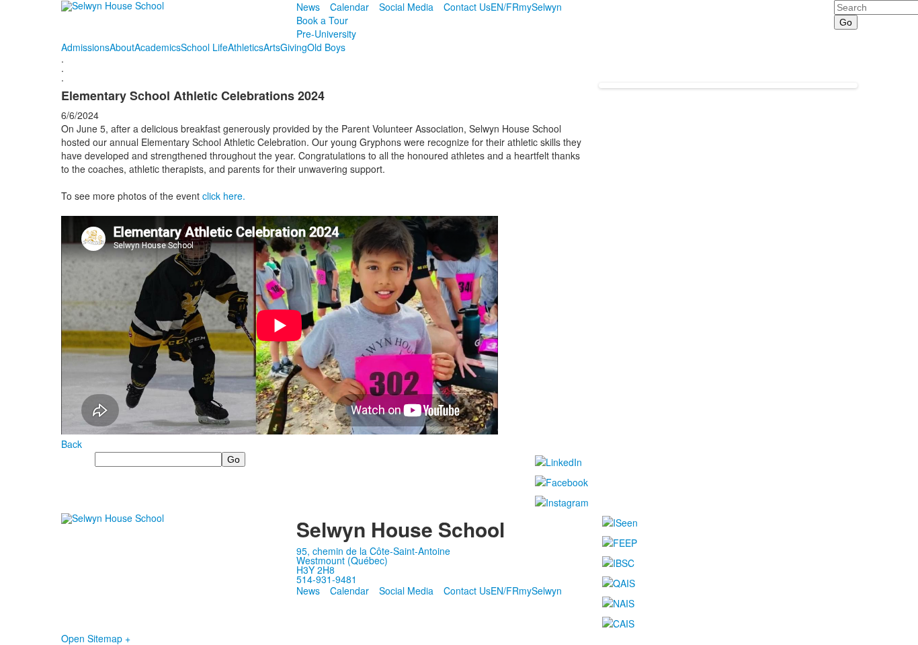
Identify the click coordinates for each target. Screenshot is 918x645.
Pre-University (326, 33)
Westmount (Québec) (342, 560)
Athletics (245, 47)
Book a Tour (322, 20)
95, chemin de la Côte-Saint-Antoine (373, 551)
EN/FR (505, 6)
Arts (271, 47)
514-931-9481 (326, 579)
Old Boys (326, 47)
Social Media (406, 6)
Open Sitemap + (95, 638)
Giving (293, 47)
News (308, 6)
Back (71, 444)
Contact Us (467, 6)
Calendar (349, 6)
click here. (225, 195)
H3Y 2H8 (315, 569)
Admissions (85, 47)
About (122, 47)
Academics (157, 47)
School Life (204, 47)
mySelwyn (540, 6)
